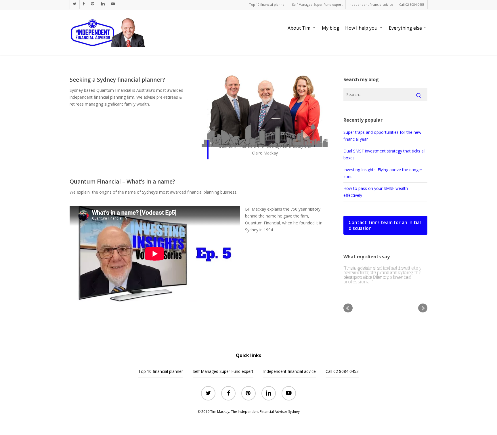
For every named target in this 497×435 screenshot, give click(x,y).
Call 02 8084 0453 (342, 371)
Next (422, 310)
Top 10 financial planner (160, 371)
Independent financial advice (289, 371)
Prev (348, 310)
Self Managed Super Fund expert (223, 371)
